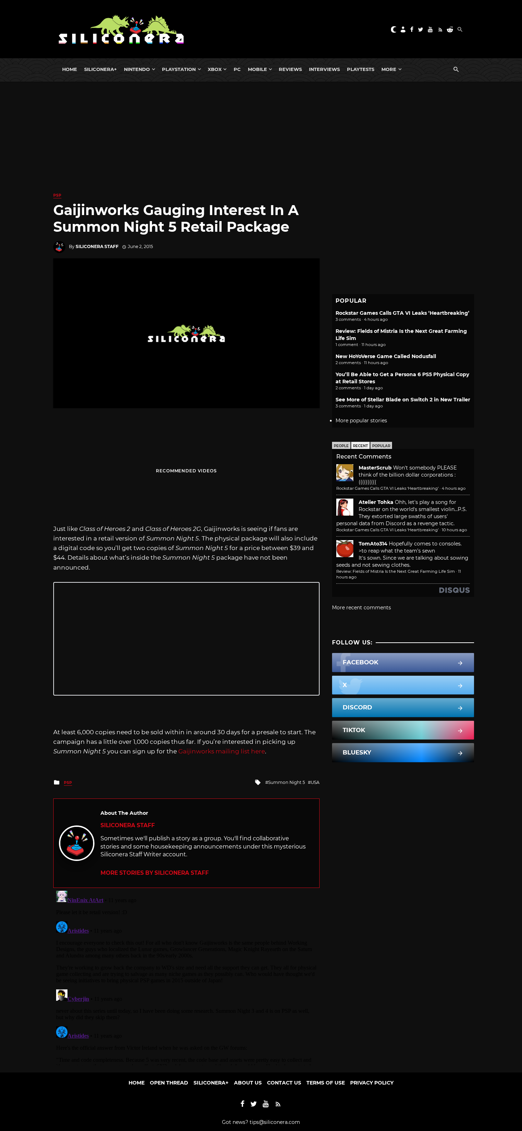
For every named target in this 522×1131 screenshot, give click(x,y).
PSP (57, 195)
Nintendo (137, 69)
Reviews (290, 69)
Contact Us (284, 1083)
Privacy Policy (371, 1083)
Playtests (360, 69)
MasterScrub (375, 468)
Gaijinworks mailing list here (221, 751)
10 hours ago (454, 529)
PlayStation (179, 69)
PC (237, 69)
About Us (248, 1083)
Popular (381, 446)
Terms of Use (325, 1083)
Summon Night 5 (286, 782)
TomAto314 (373, 543)
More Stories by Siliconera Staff (154, 872)
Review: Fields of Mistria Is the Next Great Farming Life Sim (395, 571)
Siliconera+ (100, 69)
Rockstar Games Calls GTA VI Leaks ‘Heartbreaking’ (402, 313)
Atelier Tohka (376, 502)
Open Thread (169, 1083)
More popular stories (361, 420)
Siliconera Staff (97, 246)
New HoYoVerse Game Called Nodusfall (386, 356)
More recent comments (361, 607)
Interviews (324, 69)
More (388, 69)
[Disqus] (186, 976)
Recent (360, 446)
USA (315, 782)
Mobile (257, 69)
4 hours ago (454, 488)
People (341, 446)
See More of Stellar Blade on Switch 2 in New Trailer (403, 399)
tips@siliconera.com (275, 1122)
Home (69, 69)
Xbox (215, 69)
